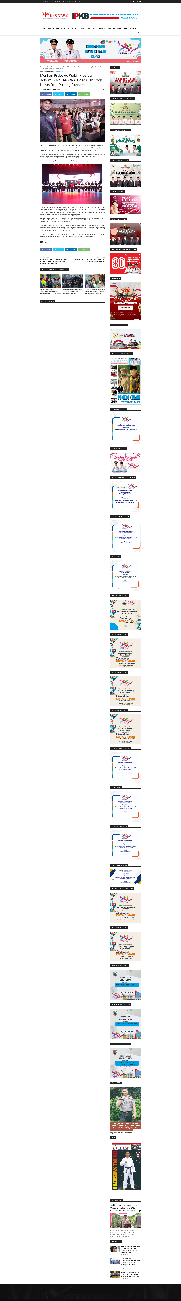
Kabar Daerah (129, 28)
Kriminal (82, 28)
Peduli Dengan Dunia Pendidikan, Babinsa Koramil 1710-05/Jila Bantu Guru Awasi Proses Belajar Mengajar (54, 261)
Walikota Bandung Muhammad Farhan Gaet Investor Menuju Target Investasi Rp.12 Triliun (130, 1274)
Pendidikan (60, 28)
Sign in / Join (57, 1)
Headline (52, 71)
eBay (42, 71)
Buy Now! (73, 1)
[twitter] (130, 1)
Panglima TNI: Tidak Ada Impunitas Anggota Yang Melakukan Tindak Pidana (90, 260)
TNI (68, 28)
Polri (74, 28)
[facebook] (127, 1)
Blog (63, 1)
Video (119, 28)
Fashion (91, 28)
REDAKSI (51, 28)
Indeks (79, 1)
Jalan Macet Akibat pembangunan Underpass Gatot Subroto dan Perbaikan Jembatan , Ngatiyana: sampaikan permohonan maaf (130, 1262)
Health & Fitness (59, 71)
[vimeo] (133, 1)
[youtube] (140, 1)
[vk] (136, 1)
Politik (101, 28)
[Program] (50, 281)
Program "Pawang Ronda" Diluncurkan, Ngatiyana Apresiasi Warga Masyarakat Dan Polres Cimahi (50, 291)
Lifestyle (111, 28)
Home (43, 28)
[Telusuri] (138, 33)
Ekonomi (46, 71)
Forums (68, 1)
